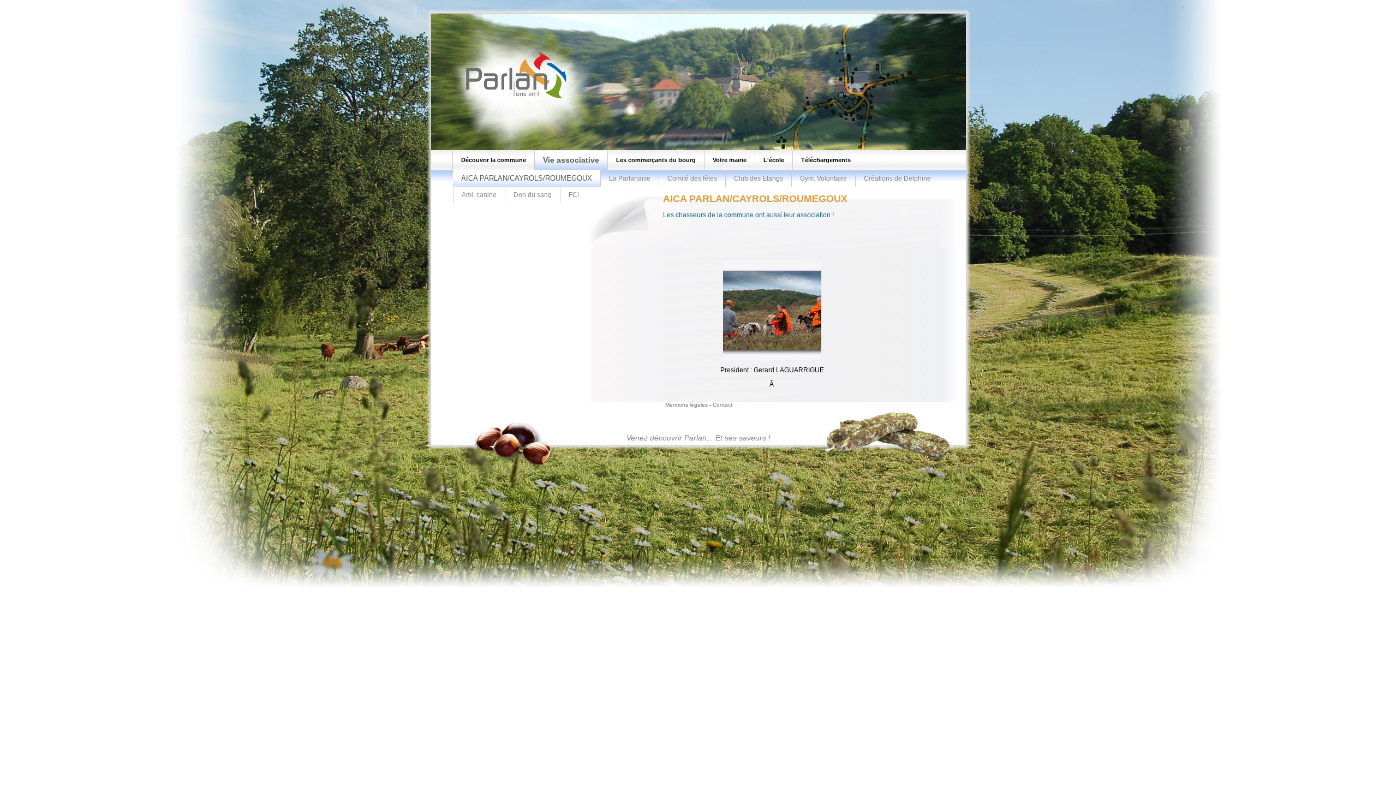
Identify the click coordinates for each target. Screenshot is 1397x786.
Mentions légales (686, 405)
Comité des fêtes (692, 178)
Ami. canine (479, 195)
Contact (722, 405)
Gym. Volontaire (823, 178)
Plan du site (21, 3)
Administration (139, 3)
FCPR (578, 195)
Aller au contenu (61, 3)
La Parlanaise (629, 178)
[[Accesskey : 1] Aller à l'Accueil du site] (513, 98)
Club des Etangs (758, 178)
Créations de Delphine (897, 178)
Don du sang (533, 195)
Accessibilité (101, 3)
